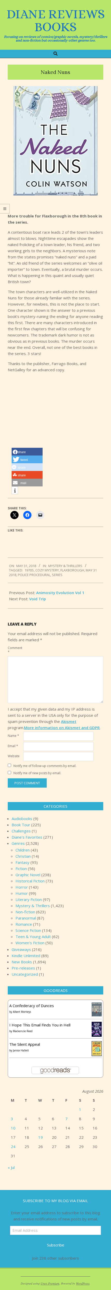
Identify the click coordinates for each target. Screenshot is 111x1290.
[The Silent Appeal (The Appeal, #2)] (97, 1044)
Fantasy (22, 862)
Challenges (21, 830)
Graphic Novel (27, 874)
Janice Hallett (21, 1050)
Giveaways (21, 949)
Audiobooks (22, 818)
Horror (21, 887)
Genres (18, 843)
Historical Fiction (30, 880)
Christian (23, 856)
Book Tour (21, 824)
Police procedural (34, 574)
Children (22, 850)
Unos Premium (50, 1283)
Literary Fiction (28, 899)
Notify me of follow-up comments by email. (44, 766)
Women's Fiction (29, 942)
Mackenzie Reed (23, 1031)
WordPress (83, 1283)
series (57, 574)
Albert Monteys (22, 1012)
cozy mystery (47, 570)
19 (40, 1137)
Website (14, 756)
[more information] (15, 490)
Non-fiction (25, 911)
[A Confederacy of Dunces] (97, 1005)
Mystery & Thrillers (65, 565)
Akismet (68, 721)
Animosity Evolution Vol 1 (60, 592)
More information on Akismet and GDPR (62, 727)
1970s (29, 570)
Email (13, 746)
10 (13, 1128)
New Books (22, 961)
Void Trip (37, 598)
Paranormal (25, 918)
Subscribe (55, 1244)
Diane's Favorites (27, 837)
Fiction (21, 868)
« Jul (11, 1167)
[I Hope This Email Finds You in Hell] (97, 1024)
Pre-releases (23, 968)
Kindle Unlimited (26, 955)
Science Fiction (28, 930)
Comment (15, 650)
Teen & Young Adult (33, 936)
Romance (23, 924)
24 (13, 1146)
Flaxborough (72, 570)
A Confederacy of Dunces (31, 1005)
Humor (21, 893)
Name (13, 735)
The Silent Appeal (24, 1044)
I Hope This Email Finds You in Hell (39, 1024)
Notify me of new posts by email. (37, 773)
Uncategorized (25, 974)
